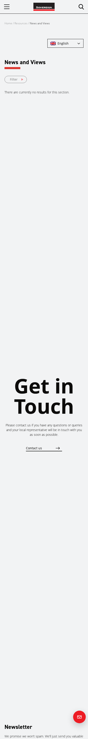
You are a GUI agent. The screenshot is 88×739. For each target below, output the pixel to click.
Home (8, 23)
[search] (81, 7)
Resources (21, 23)
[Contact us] (79, 717)
